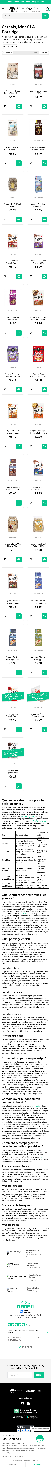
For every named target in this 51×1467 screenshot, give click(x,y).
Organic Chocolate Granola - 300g (13, 601)
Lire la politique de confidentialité (13, 1456)
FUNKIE (13, 254)
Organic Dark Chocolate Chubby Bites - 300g (38, 375)
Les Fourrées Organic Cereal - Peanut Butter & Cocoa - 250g (13, 262)
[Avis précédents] (4, 1332)
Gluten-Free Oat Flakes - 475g (38, 205)
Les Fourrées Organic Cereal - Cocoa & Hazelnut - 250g (13, 715)
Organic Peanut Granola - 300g (13, 432)
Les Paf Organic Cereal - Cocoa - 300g (38, 488)
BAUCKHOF (38, 141)
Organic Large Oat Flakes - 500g (13, 545)
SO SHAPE (38, 707)
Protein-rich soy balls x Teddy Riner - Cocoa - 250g (13, 92)
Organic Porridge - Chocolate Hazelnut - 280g (38, 318)
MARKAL (38, 84)
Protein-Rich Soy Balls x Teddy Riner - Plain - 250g (13, 148)
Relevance (44, 53)
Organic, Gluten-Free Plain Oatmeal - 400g (38, 601)
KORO (12, 84)
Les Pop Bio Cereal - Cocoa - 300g (38, 262)
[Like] (5, 106)
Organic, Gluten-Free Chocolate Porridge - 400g (13, 488)
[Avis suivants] (47, 1332)
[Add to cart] (19, 106)
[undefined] (41, 1315)
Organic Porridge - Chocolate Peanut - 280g (38, 432)
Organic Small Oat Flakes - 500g (38, 545)
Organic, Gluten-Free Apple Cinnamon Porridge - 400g (38, 658)
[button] (10, 46)
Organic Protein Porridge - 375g (13, 658)
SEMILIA (13, 367)
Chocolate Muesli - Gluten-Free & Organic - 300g (38, 148)
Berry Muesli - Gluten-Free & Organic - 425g (12, 318)
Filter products (7, 52)
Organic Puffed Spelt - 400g (13, 205)
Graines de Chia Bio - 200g (38, 92)
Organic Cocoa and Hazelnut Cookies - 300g (12, 375)
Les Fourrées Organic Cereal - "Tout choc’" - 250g (13, 771)
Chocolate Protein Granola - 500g (38, 715)
